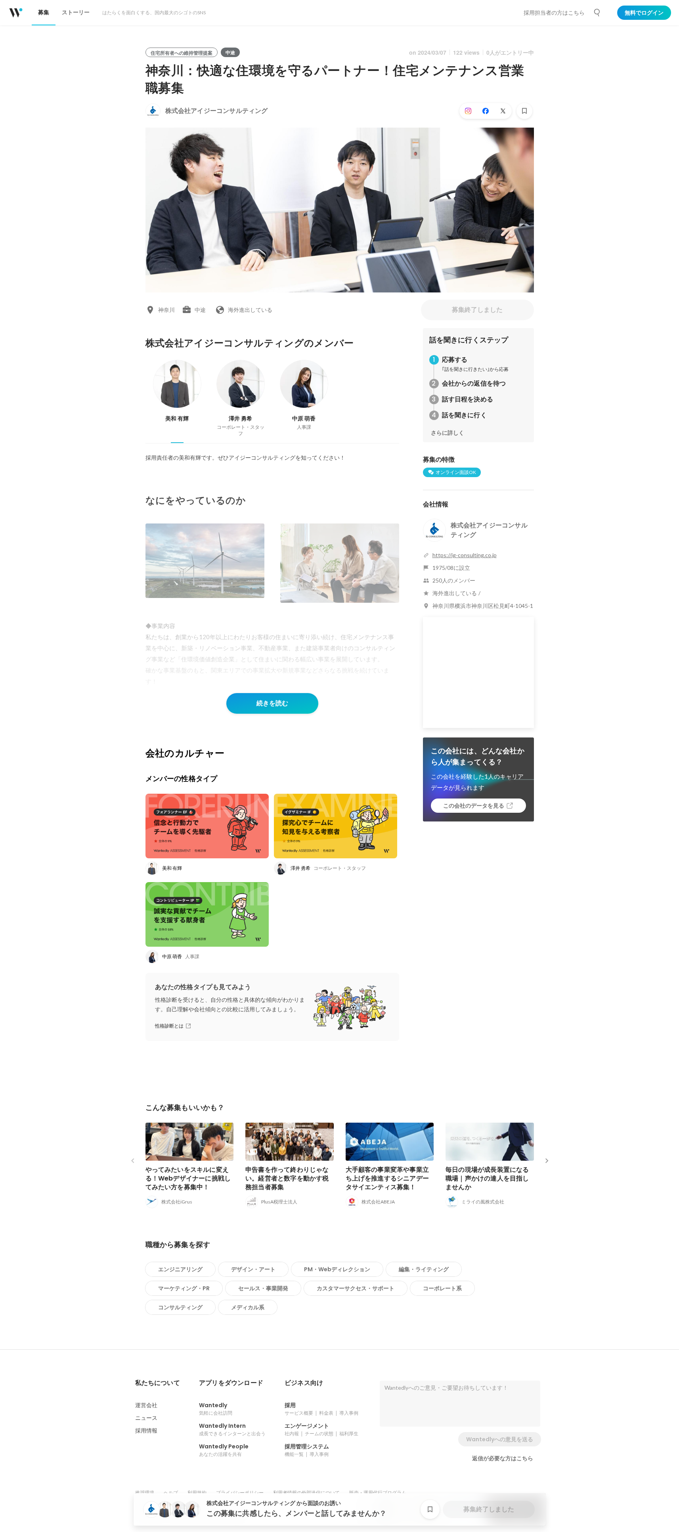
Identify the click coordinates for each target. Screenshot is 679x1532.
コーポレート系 (442, 1288)
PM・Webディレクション (337, 1269)
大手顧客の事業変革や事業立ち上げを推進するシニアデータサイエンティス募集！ (387, 1178)
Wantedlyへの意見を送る (499, 1439)
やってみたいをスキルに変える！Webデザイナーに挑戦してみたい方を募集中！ (188, 1178)
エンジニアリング (180, 1269)
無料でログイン (644, 13)
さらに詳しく (447, 433)
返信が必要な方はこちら (502, 1458)
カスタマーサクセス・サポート (355, 1288)
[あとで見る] (524, 111)
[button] (157, 1383)
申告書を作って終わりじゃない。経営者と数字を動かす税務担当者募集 (287, 1178)
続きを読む (272, 703)
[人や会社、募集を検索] (597, 13)
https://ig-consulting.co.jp (464, 555)
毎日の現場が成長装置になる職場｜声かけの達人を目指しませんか (487, 1178)
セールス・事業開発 (263, 1288)
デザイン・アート (253, 1269)
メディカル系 (247, 1307)
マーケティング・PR (184, 1288)
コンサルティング (180, 1307)
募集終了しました (477, 309)
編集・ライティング (424, 1269)
